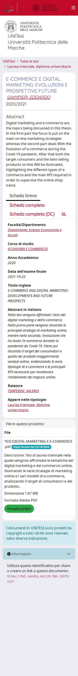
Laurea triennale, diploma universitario (39, 66)
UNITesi (9, 61)
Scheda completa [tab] (27, 205)
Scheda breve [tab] (23, 195)
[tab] (64, 214)
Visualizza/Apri (19, 508)
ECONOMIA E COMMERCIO (28, 249)
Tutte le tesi (29, 61)
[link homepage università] (44, 8)
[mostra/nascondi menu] (73, 8)
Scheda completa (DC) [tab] (32, 214)
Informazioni (21, 554)
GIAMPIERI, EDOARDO (28, 97)
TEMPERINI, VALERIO (23, 391)
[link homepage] (10, 8)
